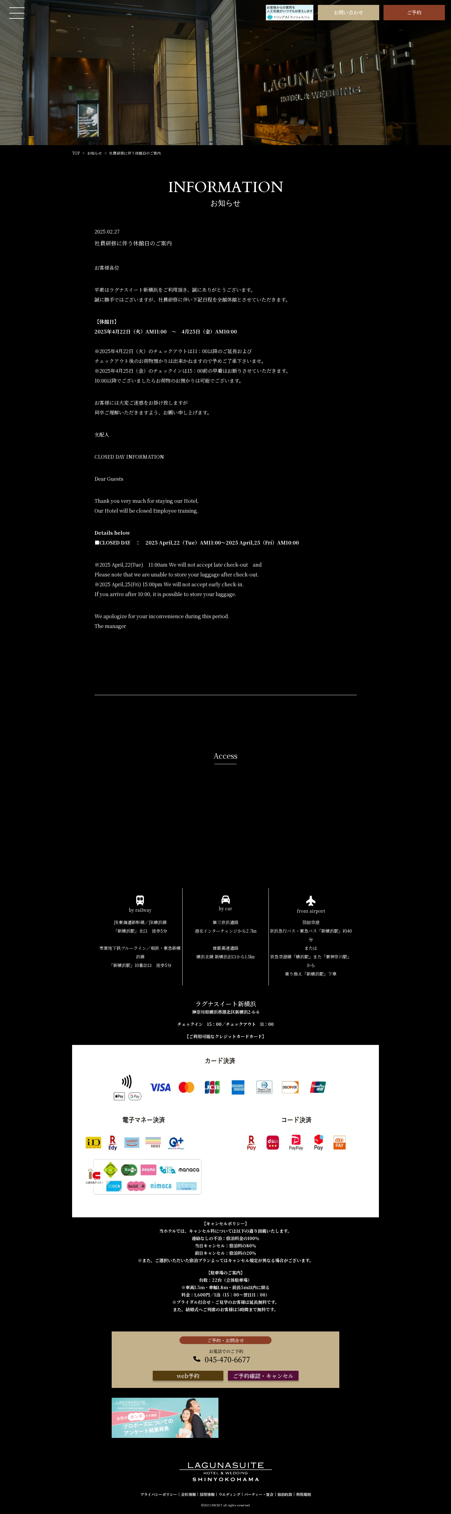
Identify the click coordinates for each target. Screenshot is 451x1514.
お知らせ (94, 153)
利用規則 (303, 1494)
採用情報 (207, 1494)
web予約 (188, 1376)
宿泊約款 (284, 1494)
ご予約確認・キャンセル (263, 1376)
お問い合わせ (348, 12)
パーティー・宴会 (258, 1494)
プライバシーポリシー (158, 1494)
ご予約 (414, 12)
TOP (76, 153)
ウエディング (229, 1494)
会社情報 (188, 1494)
